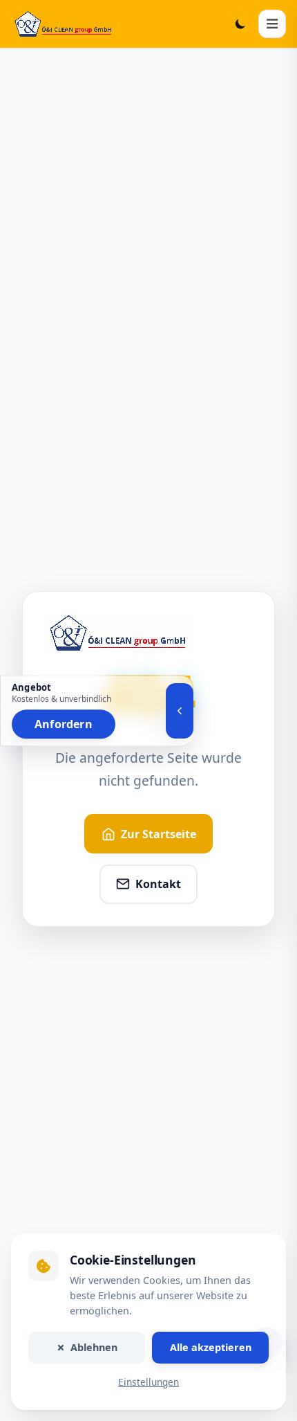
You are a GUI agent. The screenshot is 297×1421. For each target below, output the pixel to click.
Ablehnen (93, 1347)
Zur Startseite (158, 834)
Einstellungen (148, 1381)
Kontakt (158, 883)
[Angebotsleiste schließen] (179, 711)
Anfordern (64, 724)
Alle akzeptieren (210, 1347)
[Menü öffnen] (272, 23)
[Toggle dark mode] (240, 23)
